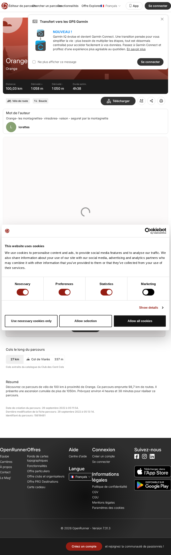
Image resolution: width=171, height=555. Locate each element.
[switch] (64, 292)
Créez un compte (84, 546)
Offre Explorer (91, 6)
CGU (95, 497)
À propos (6, 467)
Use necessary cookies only (31, 321)
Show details (148, 307)
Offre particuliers (38, 471)
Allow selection (85, 321)
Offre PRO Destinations (42, 481)
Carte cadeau (36, 487)
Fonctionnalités (68, 6)
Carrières (6, 461)
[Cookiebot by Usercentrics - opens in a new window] (148, 231)
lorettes (24, 127)
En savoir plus (136, 49)
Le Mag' (5, 478)
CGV (95, 492)
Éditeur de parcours (22, 6)
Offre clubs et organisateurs (45, 476)
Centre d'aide (78, 456)
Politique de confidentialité (109, 486)
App (136, 6)
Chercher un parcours (47, 6)
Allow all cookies (140, 321)
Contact (5, 472)
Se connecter (157, 6)
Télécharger (121, 101)
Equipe (4, 456)
